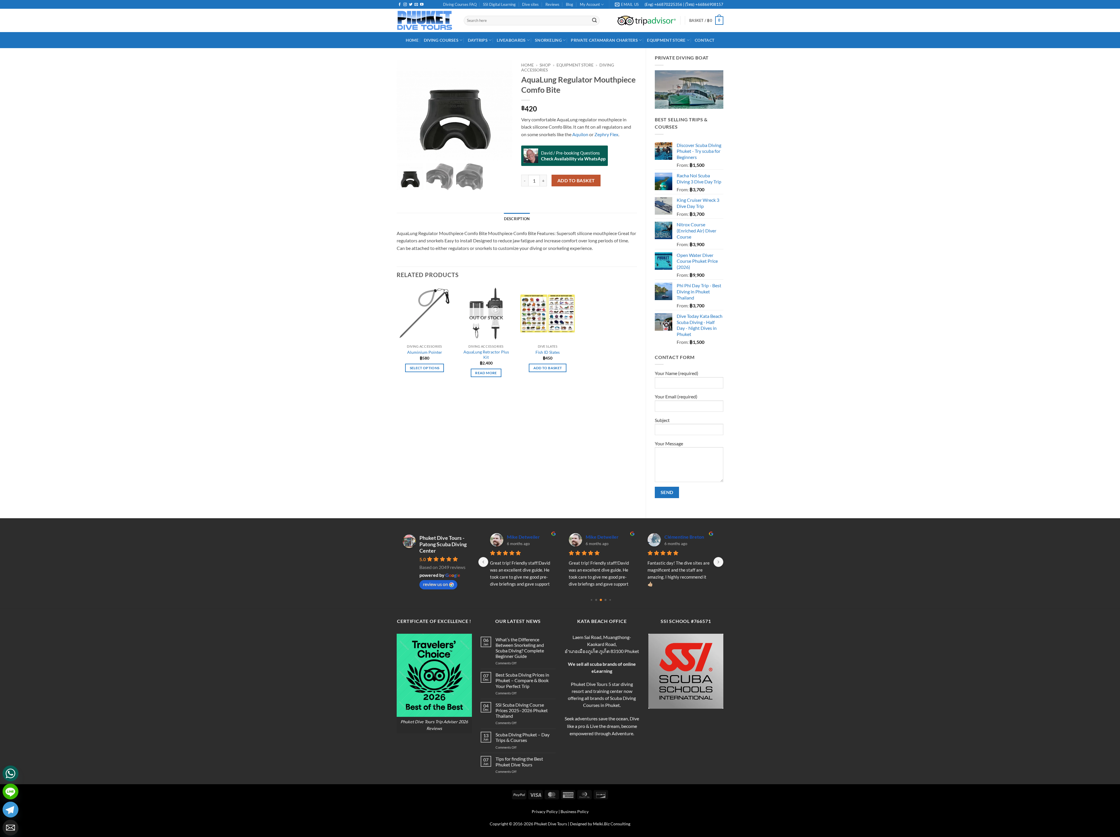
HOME (412, 40)
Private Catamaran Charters (604, 40)
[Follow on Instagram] (405, 5)
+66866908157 (708, 4)
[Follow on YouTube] (422, 5)
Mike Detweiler (523, 537)
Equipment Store (666, 40)
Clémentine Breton (684, 537)
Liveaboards (511, 40)
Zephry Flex (606, 134)
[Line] (10, 791)
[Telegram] (10, 809)
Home (527, 65)
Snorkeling (548, 40)
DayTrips (478, 40)
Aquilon (579, 134)
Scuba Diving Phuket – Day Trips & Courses (523, 737)
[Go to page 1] (596, 600)
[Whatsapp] (10, 773)
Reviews (552, 4)
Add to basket (576, 180)
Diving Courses (441, 40)
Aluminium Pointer (424, 352)
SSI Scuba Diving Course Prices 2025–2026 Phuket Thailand (522, 710)
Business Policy (575, 811)
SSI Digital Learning (499, 4)
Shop (545, 65)
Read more (486, 373)
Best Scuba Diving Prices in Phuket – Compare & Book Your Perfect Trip (522, 680)
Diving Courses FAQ (460, 4)
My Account (590, 4)
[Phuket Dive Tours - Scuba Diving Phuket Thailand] (426, 20)
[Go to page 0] (591, 600)
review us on (435, 584)
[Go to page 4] (610, 600)
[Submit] (594, 21)
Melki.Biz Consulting (611, 823)
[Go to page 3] (606, 600)
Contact (704, 40)
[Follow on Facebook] (399, 5)
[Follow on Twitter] (410, 5)
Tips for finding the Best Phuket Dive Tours (519, 761)
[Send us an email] (416, 5)
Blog (569, 4)
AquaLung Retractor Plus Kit (486, 354)
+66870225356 (668, 4)
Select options (425, 368)
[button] (706, 21)
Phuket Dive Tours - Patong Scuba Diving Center (443, 544)
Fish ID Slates (548, 352)
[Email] (10, 828)
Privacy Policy (545, 811)
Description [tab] (517, 218)
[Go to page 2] (601, 600)
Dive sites (530, 4)
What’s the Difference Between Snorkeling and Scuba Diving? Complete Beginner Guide (520, 648)
